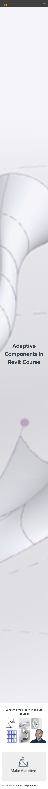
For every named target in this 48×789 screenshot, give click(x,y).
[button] (44, 3)
